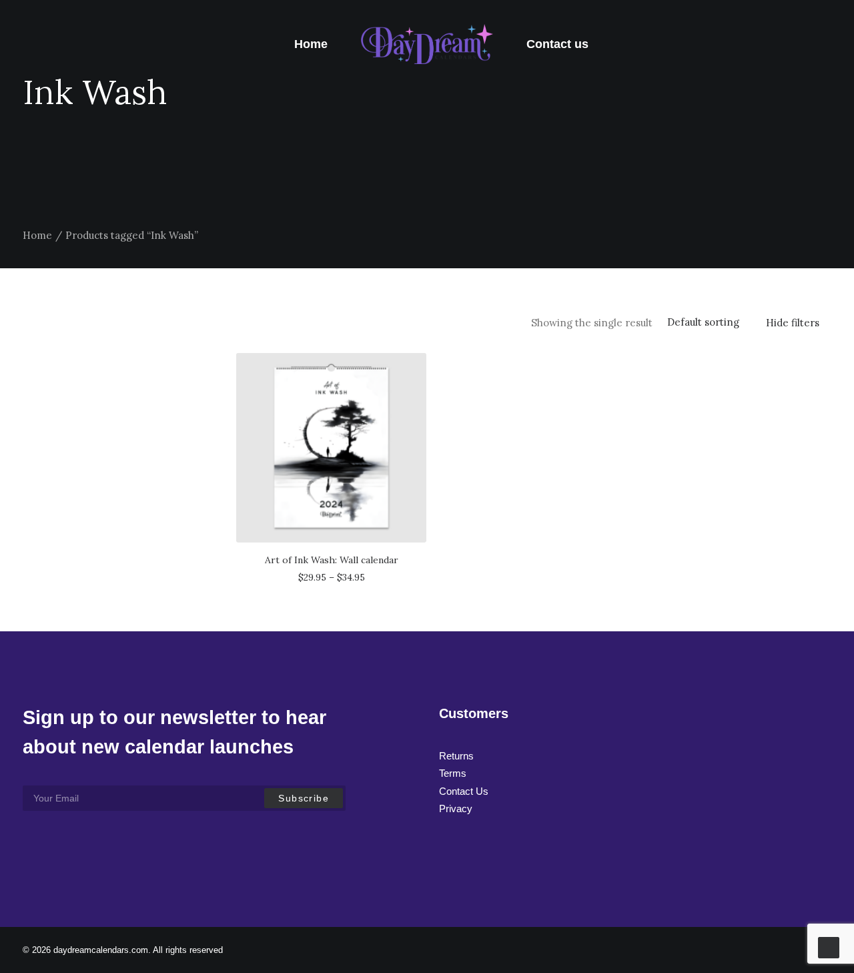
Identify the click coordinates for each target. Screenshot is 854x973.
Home (311, 44)
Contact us (557, 44)
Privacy (455, 808)
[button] (331, 447)
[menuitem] (311, 44)
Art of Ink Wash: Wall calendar (331, 560)
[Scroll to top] (828, 946)
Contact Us (463, 791)
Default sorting (703, 322)
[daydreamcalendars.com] (427, 44)
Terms (452, 773)
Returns (456, 755)
